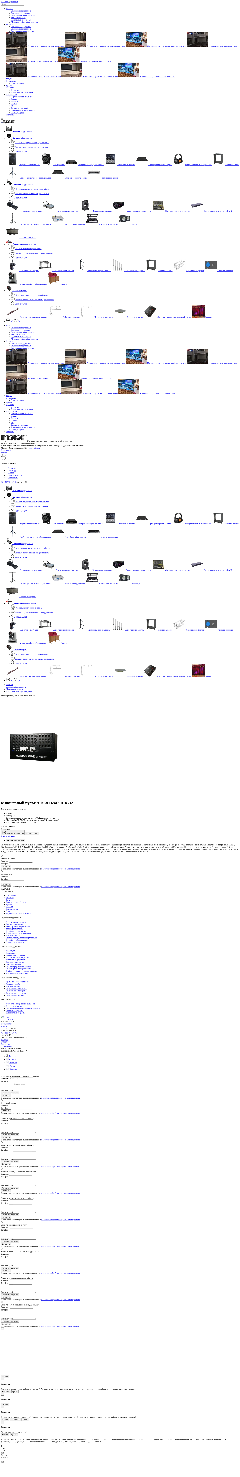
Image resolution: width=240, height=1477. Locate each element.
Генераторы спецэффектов (17, 957)
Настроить (6, 1392)
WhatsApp (5, 1042)
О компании (11, 81)
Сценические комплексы (16, 988)
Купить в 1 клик (8, 836)
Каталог (9, 9)
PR (12, 106)
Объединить (15, 1419)
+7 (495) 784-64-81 (9, 482)
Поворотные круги (14, 1006)
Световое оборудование (21, 13)
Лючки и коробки (13, 984)
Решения (10, 24)
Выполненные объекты (16, 902)
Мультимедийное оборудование (24, 22)
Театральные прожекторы (17, 973)
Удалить (14, 1435)
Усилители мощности (15, 942)
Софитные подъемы (14, 1010)
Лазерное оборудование (16, 960)
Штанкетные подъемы (15, 1013)
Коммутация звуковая (15, 924)
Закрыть (5, 1376)
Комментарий (7, 1090)
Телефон (4, 864)
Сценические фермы (15, 995)
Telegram (4, 1040)
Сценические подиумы (16, 993)
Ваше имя (5, 861)
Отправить (6, 866)
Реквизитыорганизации (6, 1045)
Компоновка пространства (22, 31)
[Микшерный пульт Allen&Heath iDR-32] (33, 797)
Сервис (14, 99)
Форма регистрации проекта (23, 110)
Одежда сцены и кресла (21, 20)
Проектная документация (22, 92)
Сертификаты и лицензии (22, 97)
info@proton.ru (34, 448)
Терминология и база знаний (18, 913)
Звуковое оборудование (21, 11)
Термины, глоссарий (19, 108)
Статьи (14, 103)
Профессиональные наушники (19, 933)
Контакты (10, 115)
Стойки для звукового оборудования (21, 938)
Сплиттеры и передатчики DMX (20, 969)
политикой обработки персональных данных (60, 869)
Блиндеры (10, 953)
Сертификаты (12, 909)
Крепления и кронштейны (17, 982)
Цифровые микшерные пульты (19, 691)
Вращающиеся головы (15, 955)
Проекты (10, 88)
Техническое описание (15, 840)
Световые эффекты (14, 964)
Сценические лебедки (15, 991)
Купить (15, 1392)
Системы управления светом (18, 966)
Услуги (9, 79)
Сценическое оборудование (22, 15)
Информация (11, 94)
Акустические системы (16, 922)
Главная (9, 685)
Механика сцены (18, 18)
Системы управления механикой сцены (23, 1008)
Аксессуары (11, 951)
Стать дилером (17, 83)
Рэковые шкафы (13, 986)
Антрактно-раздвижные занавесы (20, 1004)
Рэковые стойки (13, 935)
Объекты (15, 90)
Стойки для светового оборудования (21, 971)
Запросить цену (32, 833)
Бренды (9, 85)
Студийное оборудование (17, 940)
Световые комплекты (15, 962)
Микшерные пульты (14, 689)
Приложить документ (10, 1093)
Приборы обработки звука (17, 931)
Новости (14, 101)
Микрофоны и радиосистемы (18, 926)
